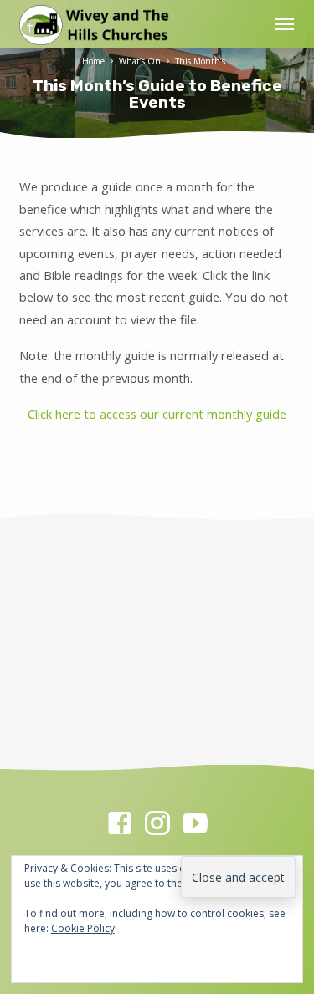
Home (93, 61)
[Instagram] (157, 823)
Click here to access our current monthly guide (157, 413)
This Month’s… (204, 61)
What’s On (140, 61)
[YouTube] (195, 823)
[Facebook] (120, 823)
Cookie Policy (83, 928)
